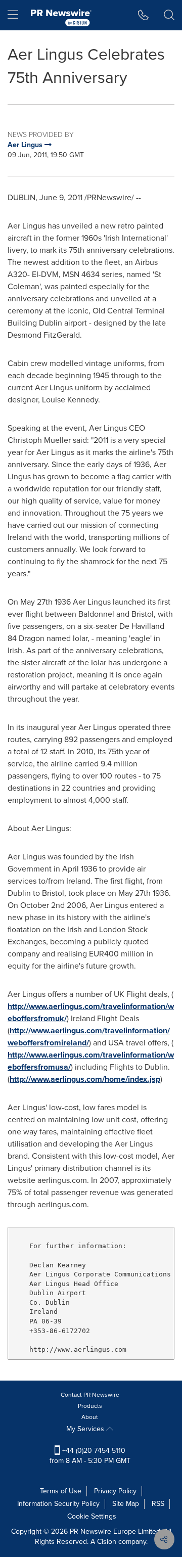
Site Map (125, 1503)
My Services (86, 1429)
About (89, 1417)
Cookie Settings (91, 1516)
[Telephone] (143, 15)
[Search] (169, 15)
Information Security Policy (58, 1503)
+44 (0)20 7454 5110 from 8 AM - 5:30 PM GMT (90, 1455)
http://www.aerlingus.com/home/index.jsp (85, 1079)
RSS (158, 1503)
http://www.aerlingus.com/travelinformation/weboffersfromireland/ (89, 1036)
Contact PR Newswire (90, 1394)
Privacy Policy (115, 1491)
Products (90, 1405)
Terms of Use (60, 1491)
